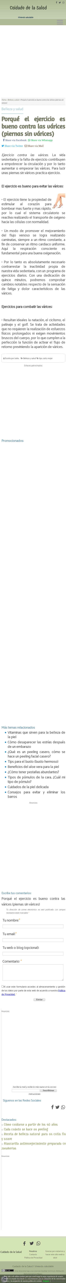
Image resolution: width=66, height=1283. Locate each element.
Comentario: (12, 961)
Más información (58, 1281)
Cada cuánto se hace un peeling (26, 1129)
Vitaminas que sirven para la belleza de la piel (36, 735)
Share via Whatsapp (41, 140)
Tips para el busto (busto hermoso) (33, 762)
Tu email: (9, 934)
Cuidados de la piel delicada (28, 787)
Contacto (33, 1254)
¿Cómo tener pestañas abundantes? (33, 772)
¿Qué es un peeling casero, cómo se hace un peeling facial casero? (36, 754)
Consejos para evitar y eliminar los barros (36, 794)
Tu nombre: (11, 920)
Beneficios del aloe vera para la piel (33, 767)
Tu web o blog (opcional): (20, 948)
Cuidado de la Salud (28, 8)
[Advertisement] (33, 60)
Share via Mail (35, 145)
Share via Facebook (16, 140)
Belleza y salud (12, 109)
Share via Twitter (13, 145)
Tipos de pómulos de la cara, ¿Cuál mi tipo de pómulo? (36, 780)
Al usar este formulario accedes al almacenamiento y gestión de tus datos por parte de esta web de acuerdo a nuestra (33, 990)
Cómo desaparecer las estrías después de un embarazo (36, 744)
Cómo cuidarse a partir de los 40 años (31, 1124)
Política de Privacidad (33, 1257)
